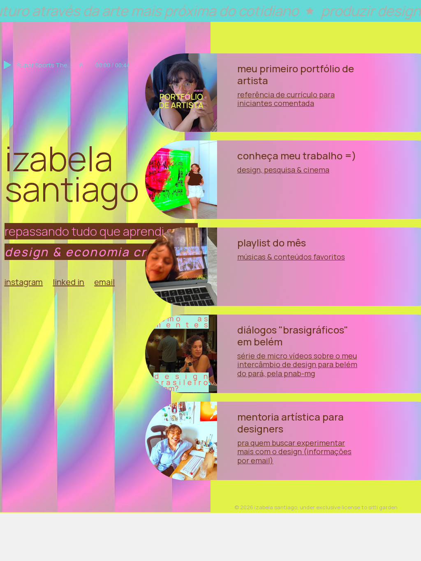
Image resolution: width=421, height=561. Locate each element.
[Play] (7, 65)
